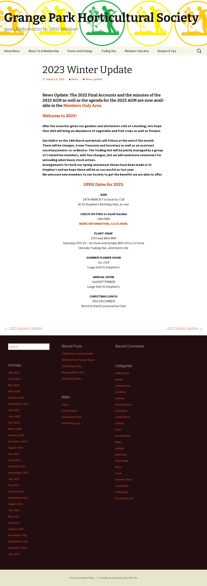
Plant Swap (122, 461)
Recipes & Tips (167, 51)
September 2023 (18, 472)
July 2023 (13, 479)
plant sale (121, 454)
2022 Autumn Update (23, 328)
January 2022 (16, 529)
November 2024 (17, 441)
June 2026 (14, 379)
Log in (65, 404)
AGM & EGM (122, 373)
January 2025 (16, 435)
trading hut (121, 492)
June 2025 (14, 416)
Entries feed (69, 410)
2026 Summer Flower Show (78, 360)
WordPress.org (71, 423)
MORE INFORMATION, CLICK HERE (103, 224)
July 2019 (13, 554)
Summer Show (124, 479)
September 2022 (18, 497)
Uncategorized (124, 498)
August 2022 (15, 504)
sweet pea (121, 486)
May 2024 (13, 454)
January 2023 (16, 491)
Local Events (122, 435)
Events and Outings (80, 51)
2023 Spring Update (185, 328)
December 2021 (17, 535)
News (75, 79)
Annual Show (122, 385)
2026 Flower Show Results (77, 353)
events (119, 423)
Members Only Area (137, 51)
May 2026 (13, 385)
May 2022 (13, 516)
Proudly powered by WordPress (118, 578)
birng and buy (123, 404)
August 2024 (15, 447)
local (118, 429)
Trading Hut (108, 51)
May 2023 (13, 485)
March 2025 (15, 429)
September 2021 (18, 541)
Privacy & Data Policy (82, 578)
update (98, 79)
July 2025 (13, 410)
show (118, 473)
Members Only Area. (82, 105)
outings (119, 448)
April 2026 (14, 391)
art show (120, 392)
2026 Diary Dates (72, 378)
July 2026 (13, 372)
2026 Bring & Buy (72, 366)
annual (119, 379)
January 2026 (16, 397)
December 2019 (17, 547)
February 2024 (16, 466)
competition (122, 417)
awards (119, 398)
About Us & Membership (44, 51)
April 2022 (14, 522)
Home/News (12, 51)
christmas (121, 410)
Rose (118, 467)
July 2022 (13, 510)
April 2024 (14, 460)
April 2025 (14, 422)
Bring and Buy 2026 (73, 372)
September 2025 (18, 404)
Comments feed (71, 417)
